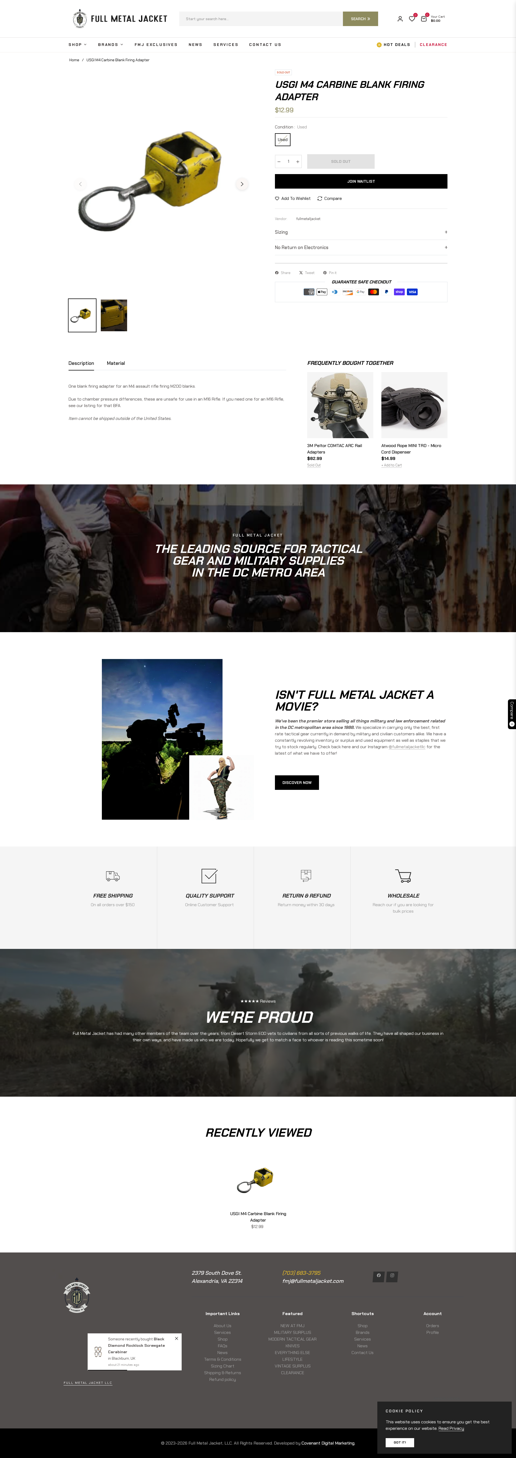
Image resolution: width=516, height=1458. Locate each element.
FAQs (222, 1346)
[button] (278, 19)
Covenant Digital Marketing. (328, 1443)
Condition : (291, 127)
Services (222, 1332)
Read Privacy (451, 1428)
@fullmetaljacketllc (407, 747)
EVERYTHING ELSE (292, 1352)
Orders (432, 1326)
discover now (296, 782)
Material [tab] (116, 363)
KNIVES (293, 1346)
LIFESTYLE (292, 1359)
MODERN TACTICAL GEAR (292, 1339)
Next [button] (242, 184)
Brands (363, 1332)
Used (283, 139)
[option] (161, 181)
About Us (222, 1326)
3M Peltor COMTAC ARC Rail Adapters (334, 449)
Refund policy (222, 1379)
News (222, 1352)
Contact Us (363, 1352)
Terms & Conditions (222, 1359)
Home (74, 59)
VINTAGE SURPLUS (293, 1366)
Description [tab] (81, 363)
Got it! (400, 1442)
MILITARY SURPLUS (292, 1332)
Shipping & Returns (222, 1373)
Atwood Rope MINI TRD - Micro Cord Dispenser (411, 449)
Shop (223, 1339)
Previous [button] (80, 184)
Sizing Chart (222, 1366)
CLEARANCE (292, 1373)
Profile (433, 1332)
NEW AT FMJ (292, 1326)
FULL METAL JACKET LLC (88, 1383)
